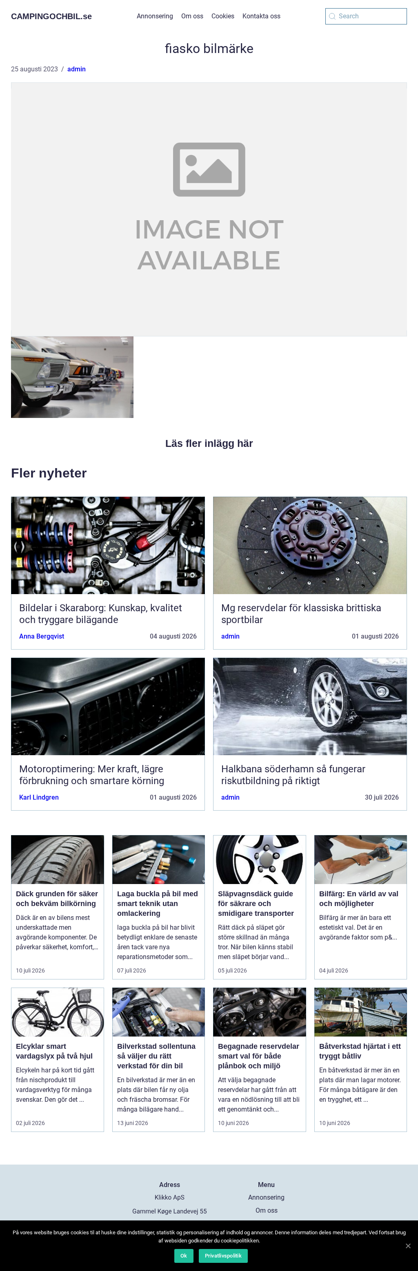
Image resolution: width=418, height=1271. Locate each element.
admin (76, 69)
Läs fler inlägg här (209, 443)
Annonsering (155, 16)
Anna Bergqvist (41, 636)
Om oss (192, 16)
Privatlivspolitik (223, 1256)
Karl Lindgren (39, 797)
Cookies (222, 16)
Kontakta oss (261, 16)
